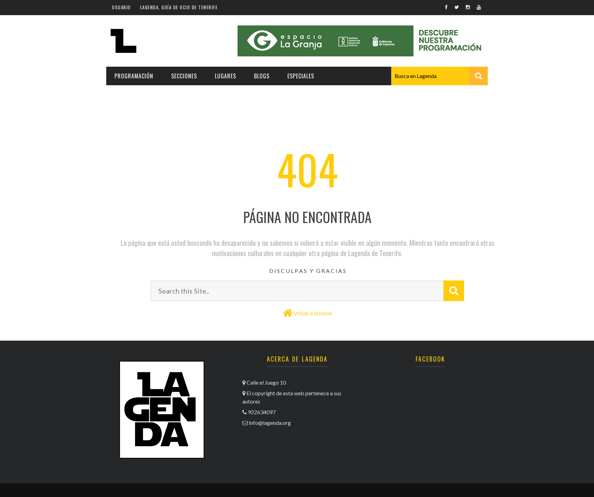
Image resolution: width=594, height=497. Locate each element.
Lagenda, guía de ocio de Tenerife (179, 7)
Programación (133, 76)
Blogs (262, 76)
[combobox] (439, 76)
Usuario (121, 7)
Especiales (300, 76)
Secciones (184, 76)
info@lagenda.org (270, 422)
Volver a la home (313, 313)
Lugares (225, 76)
